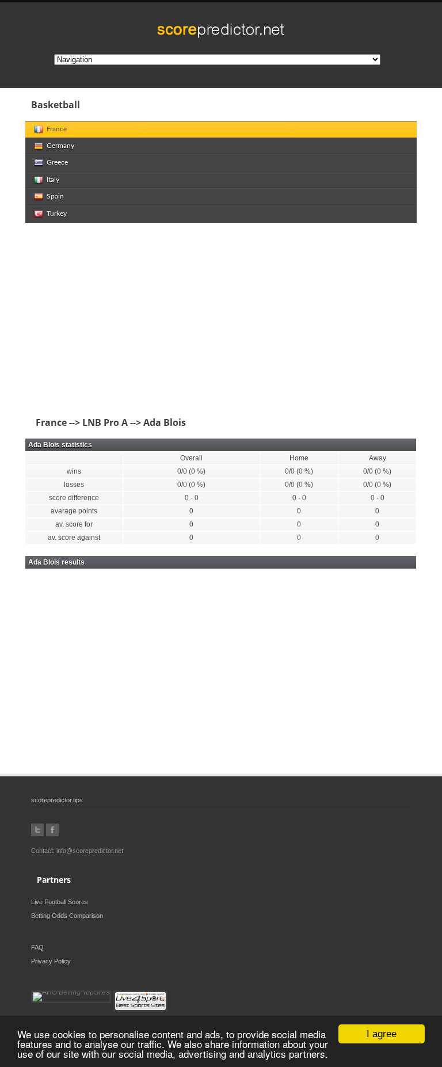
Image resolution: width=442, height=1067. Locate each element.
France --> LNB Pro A (79, 422)
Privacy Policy (51, 961)
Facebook (52, 830)
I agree (382, 1033)
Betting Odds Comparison (67, 915)
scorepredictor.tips (57, 800)
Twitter (37, 830)
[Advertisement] (221, 320)
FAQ (37, 947)
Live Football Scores (59, 901)
